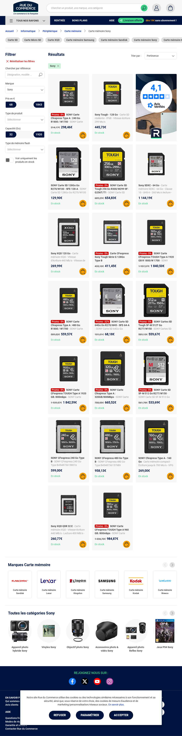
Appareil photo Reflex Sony (135, 649)
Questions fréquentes (17, 718)
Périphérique (50, 31)
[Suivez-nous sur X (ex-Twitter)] (84, 681)
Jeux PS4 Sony (165, 647)
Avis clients (11, 704)
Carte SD (13, 40)
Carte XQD (54, 40)
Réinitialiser (22, 61)
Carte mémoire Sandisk (114, 40)
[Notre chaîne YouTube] (97, 681)
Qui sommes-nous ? (16, 701)
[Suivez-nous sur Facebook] (72, 681)
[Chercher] (144, 8)
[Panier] (170, 8)
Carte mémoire (73, 31)
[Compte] (156, 8)
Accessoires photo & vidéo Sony (106, 649)
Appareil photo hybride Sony (20, 649)
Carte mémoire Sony (145, 40)
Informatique (28, 31)
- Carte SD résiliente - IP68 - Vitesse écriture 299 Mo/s (112, 118)
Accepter (121, 715)
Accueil (9, 31)
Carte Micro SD (32, 40)
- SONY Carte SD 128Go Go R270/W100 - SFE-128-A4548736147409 (68, 192)
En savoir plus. (116, 704)
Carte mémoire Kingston (78, 592)
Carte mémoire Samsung (80, 40)
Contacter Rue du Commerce (21, 728)
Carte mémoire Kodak (136, 592)
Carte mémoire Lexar (49, 592)
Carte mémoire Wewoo (165, 592)
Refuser (60, 715)
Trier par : (136, 55)
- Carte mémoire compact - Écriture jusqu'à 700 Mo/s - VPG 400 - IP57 (155, 465)
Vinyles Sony (49, 647)
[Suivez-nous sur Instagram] (109, 681)
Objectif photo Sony (78, 647)
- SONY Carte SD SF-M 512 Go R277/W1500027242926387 (154, 397)
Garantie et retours (16, 725)
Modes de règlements (17, 721)
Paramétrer (90, 715)
